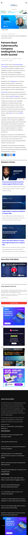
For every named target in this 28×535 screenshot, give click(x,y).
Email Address (4, 297)
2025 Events (4, 428)
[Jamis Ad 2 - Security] (14, 378)
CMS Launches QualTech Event (9, 441)
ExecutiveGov (5, 431)
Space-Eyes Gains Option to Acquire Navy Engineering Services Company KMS (13, 243)
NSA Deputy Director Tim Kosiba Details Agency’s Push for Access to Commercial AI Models (12, 455)
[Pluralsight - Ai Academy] (14, 337)
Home (4, 34)
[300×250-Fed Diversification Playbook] (14, 316)
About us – (4, 426)
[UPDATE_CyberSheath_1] (14, 357)
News (11, 60)
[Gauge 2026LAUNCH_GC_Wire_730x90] (14, 12)
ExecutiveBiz (5, 474)
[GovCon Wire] (13, 5)
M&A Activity (11, 34)
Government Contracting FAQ (15, 426)
